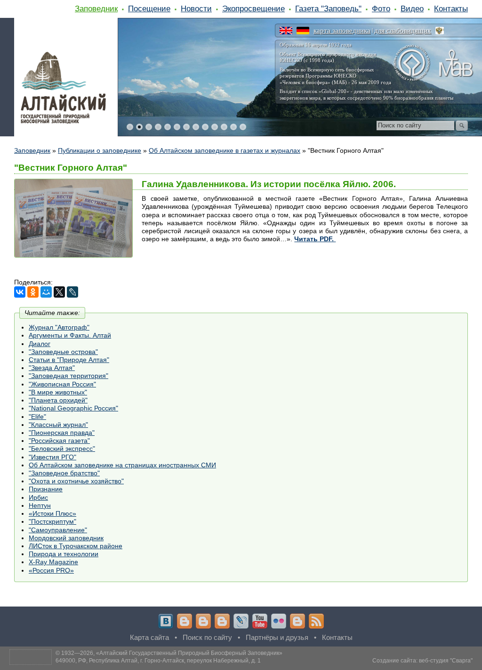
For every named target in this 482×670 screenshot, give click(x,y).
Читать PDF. (315, 239)
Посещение (149, 8)
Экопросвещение (253, 8)
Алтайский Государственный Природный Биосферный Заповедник (189, 653)
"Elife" (37, 416)
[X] (59, 292)
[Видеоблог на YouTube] (259, 621)
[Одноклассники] (33, 292)
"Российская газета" (59, 440)
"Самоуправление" (58, 530)
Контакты (451, 8)
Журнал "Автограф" (59, 327)
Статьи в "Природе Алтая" (69, 359)
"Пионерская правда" (62, 432)
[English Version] (286, 30)
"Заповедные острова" (63, 351)
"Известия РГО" (52, 457)
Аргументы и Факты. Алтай (70, 335)
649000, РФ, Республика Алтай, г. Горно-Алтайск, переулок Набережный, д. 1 (158, 660)
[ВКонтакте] (19, 292)
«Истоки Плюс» (52, 513)
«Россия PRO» (51, 570)
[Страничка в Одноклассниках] (203, 621)
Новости (196, 8)
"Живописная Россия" (62, 384)
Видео (412, 8)
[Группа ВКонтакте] (165, 621)
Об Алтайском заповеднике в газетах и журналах (224, 150)
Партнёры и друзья (277, 637)
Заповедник (96, 8)
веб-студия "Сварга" (446, 660)
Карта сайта (149, 637)
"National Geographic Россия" (73, 408)
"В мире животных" (58, 392)
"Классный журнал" (58, 424)
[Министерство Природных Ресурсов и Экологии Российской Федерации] (439, 30)
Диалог (39, 343)
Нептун (40, 505)
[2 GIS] (297, 621)
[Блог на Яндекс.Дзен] (222, 621)
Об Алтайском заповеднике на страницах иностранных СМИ (122, 465)
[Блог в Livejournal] (241, 621)
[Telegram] (184, 621)
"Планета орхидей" (58, 400)
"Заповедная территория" (68, 375)
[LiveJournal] (72, 292)
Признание (46, 489)
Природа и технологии (63, 554)
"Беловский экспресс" (62, 448)
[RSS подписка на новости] (316, 621)
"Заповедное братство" (64, 473)
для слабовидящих (402, 30)
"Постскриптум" (52, 521)
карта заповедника (341, 30)
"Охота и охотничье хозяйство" (76, 481)
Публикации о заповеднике (99, 150)
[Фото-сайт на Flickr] (278, 621)
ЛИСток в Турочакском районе (75, 546)
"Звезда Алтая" (52, 367)
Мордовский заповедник (66, 538)
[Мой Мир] (46, 292)
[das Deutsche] (303, 30)
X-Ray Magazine (53, 562)
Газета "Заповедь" (328, 8)
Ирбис (38, 497)
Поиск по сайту (207, 637)
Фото (381, 8)
